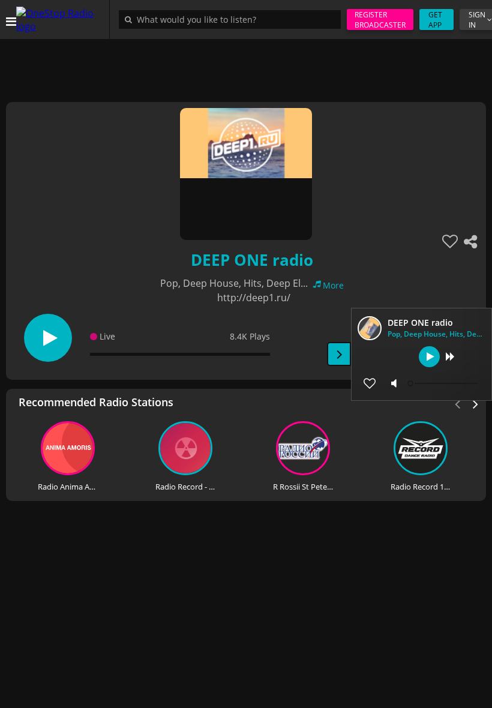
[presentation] (476, 403)
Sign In (477, 20)
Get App (435, 20)
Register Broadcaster (380, 20)
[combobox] (233, 19)
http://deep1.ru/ (253, 297)
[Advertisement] (246, 66)
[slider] (444, 383)
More (333, 285)
